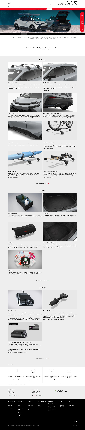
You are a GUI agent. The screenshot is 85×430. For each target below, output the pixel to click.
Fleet (56, 6)
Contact (72, 6)
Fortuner (19, 411)
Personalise (61, 6)
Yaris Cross (20, 412)
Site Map (26, 425)
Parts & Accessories (41, 6)
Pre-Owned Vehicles (21, 6)
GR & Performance (42, 401)
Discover (67, 6)
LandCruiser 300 (20, 416)
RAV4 (19, 403)
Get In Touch (69, 380)
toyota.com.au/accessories (33, 319)
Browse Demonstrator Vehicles (52, 407)
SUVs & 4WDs (17, 384)
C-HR (21, 384)
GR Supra (39, 408)
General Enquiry (71, 405)
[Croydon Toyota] (9, 3)
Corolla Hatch (10, 405)
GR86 (39, 405)
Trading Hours (14, 395)
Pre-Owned (50, 401)
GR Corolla (40, 406)
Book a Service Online (62, 403)
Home (8, 6)
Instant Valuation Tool (52, 408)
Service (35, 6)
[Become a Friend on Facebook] (73, 421)
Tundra (29, 406)
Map (9, 395)
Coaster (29, 409)
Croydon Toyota (72, 1)
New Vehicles (14, 6)
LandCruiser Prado (21, 408)
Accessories (24, 33)
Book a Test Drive (33, 380)
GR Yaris (39, 403)
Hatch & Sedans (11, 401)
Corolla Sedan (10, 408)
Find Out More (51, 380)
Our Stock (30, 33)
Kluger (19, 415)
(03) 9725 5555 (60, 4)
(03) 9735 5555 (36, 393)
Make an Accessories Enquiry (41, 183)
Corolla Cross (20, 414)
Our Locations (54, 4)
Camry (9, 406)
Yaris (9, 403)
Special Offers (29, 6)
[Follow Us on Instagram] (75, 421)
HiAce (29, 408)
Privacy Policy (30, 425)
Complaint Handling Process (37, 425)
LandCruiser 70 (30, 405)
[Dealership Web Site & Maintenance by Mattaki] (75, 425)
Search (76, 6)
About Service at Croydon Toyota (61, 406)
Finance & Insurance (50, 6)
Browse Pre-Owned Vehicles (51, 404)
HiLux (29, 403)
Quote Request (51, 410)
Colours (18, 33)
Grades (14, 33)
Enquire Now (36, 33)
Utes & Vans (30, 401)
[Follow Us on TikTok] (76, 421)
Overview (9, 33)
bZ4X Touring (20, 406)
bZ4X (19, 405)
